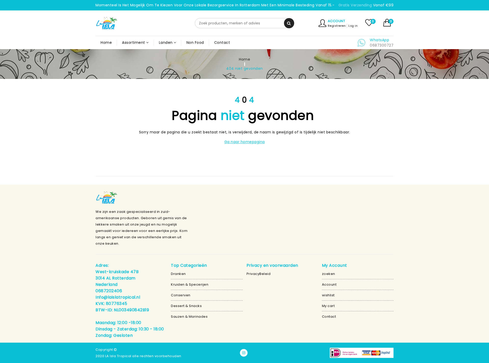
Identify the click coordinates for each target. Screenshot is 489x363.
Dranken (178, 273)
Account (336, 21)
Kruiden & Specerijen (189, 284)
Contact (222, 42)
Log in (353, 26)
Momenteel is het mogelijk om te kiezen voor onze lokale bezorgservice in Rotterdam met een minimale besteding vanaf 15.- (215, 5)
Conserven (181, 295)
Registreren (337, 26)
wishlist (328, 295)
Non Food (195, 42)
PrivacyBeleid (259, 273)
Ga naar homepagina (244, 141)
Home (106, 42)
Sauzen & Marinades (189, 316)
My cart (328, 305)
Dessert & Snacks (186, 305)
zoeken (328, 273)
